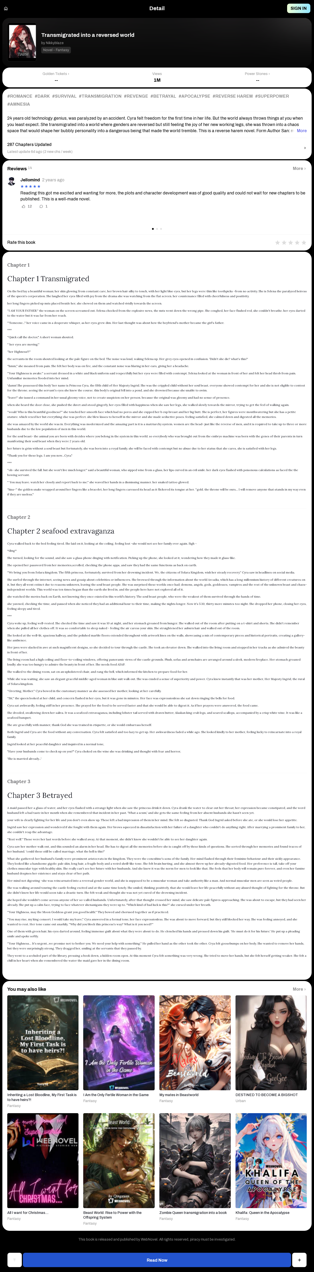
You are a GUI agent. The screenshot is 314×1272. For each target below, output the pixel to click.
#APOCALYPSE (194, 96)
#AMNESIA (18, 104)
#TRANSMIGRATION (100, 96)
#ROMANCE (19, 96)
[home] (6, 8)
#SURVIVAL (64, 96)
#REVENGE (136, 96)
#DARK (42, 96)
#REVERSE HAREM (233, 96)
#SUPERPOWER (272, 96)
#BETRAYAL (163, 96)
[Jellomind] (11, 181)
